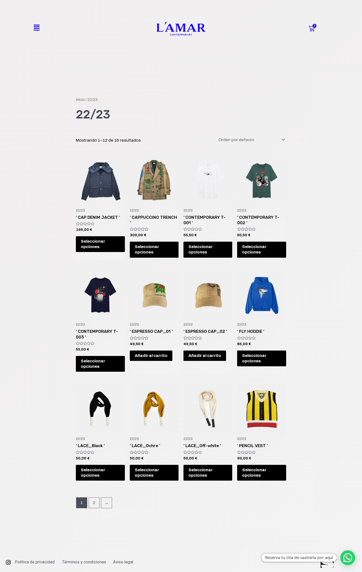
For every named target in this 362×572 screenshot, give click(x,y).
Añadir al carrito (151, 355)
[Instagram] (8, 562)
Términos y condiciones (84, 561)
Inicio (80, 100)
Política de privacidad (35, 561)
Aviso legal (123, 561)
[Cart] (311, 28)
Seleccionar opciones (93, 244)
